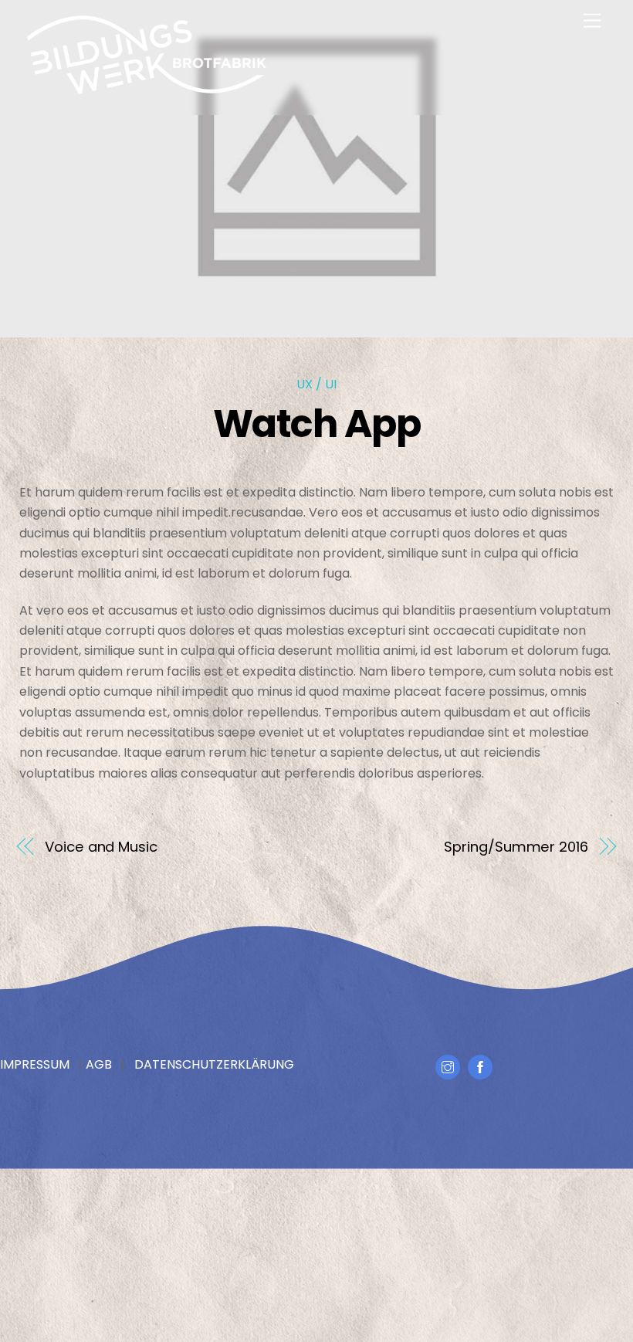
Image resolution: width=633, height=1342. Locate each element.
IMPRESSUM (34, 1064)
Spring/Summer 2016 (515, 846)
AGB (99, 1064)
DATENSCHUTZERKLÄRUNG (214, 1064)
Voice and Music (101, 846)
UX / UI (316, 384)
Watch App (317, 423)
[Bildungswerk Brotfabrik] (146, 90)
